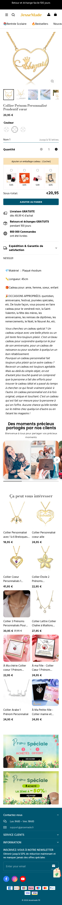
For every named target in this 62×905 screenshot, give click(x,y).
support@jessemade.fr (22, 827)
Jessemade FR (34, 900)
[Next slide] (57, 459)
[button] (6, 14)
